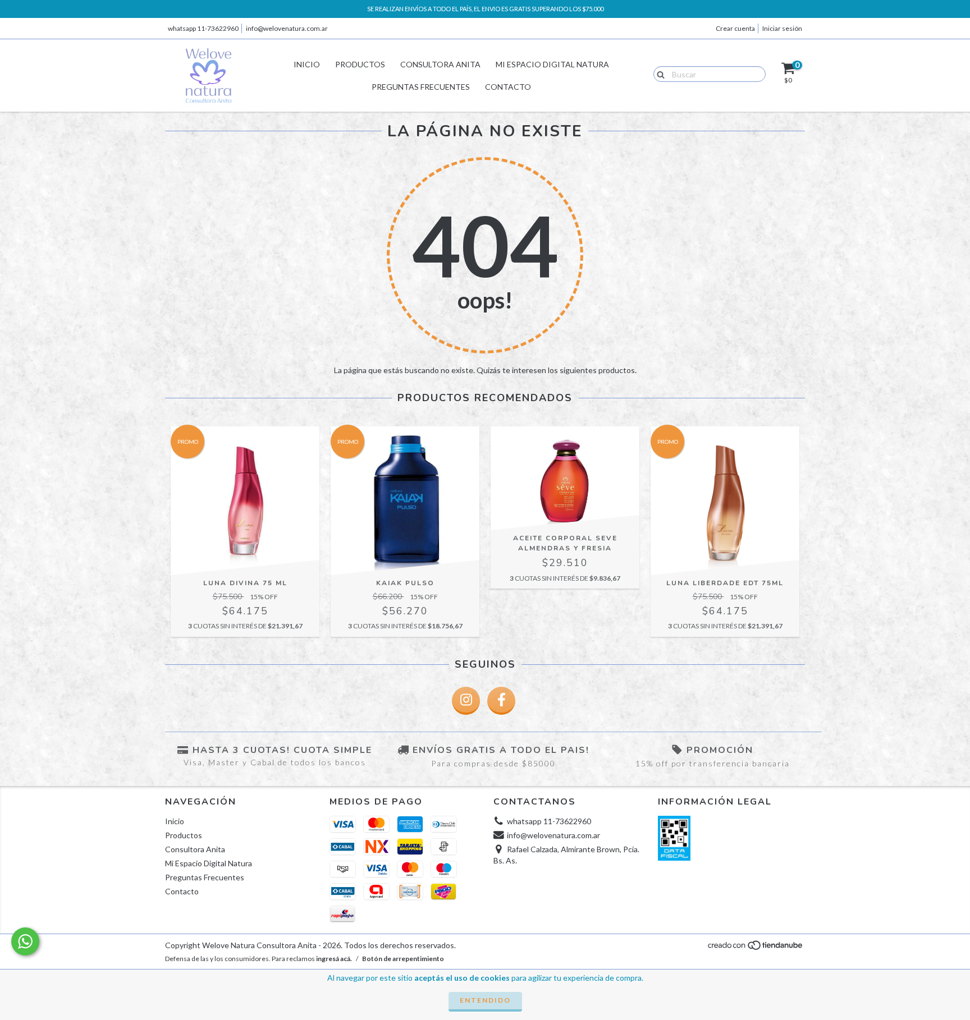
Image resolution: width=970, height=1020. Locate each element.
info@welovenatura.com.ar (287, 28)
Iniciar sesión (782, 28)
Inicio (307, 64)
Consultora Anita (440, 64)
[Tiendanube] (756, 948)
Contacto (508, 86)
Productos (360, 64)
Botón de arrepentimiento (403, 958)
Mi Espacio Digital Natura (552, 64)
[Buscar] (658, 73)
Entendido (485, 1000)
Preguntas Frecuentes (421, 86)
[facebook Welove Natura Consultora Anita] (501, 701)
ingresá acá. (334, 958)
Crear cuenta (735, 28)
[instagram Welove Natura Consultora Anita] (466, 701)
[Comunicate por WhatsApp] (25, 941)
